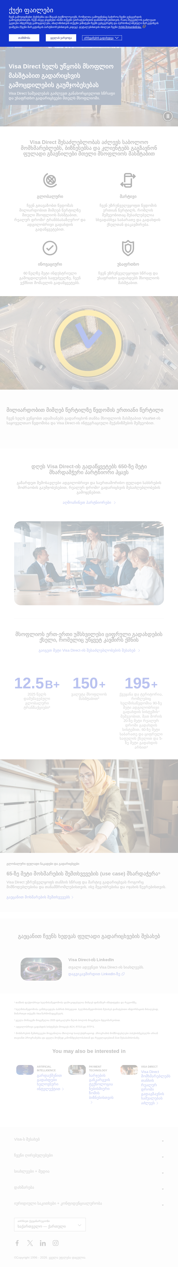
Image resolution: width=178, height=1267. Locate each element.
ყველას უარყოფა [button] (61, 38)
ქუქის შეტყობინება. (130, 27)
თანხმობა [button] (24, 38)
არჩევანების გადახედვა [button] (99, 38)
